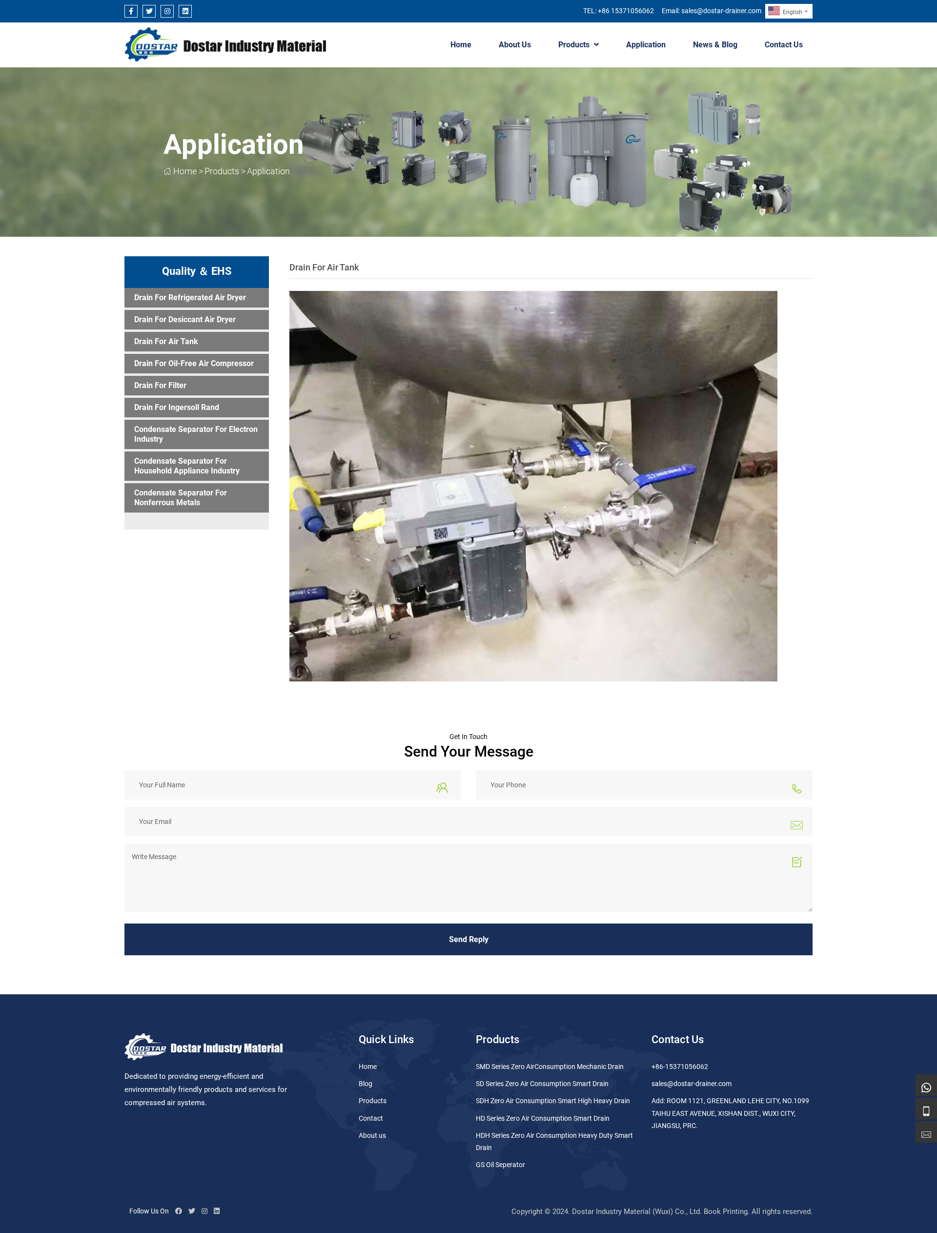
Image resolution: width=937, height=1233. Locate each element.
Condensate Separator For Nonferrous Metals (180, 497)
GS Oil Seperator (500, 1165)
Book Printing (726, 1211)
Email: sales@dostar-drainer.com (711, 11)
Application (646, 44)
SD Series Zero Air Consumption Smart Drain (542, 1084)
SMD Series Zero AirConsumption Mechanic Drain (550, 1066)
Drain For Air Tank (166, 341)
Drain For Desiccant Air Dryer (185, 319)
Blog (365, 1084)
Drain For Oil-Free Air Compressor (194, 363)
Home (460, 44)
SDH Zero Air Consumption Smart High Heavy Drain (553, 1101)
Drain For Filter (160, 385)
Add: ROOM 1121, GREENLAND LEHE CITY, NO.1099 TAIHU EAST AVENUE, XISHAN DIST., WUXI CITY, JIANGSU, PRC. (730, 1113)
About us (372, 1135)
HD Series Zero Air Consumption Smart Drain (543, 1118)
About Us (515, 44)
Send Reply (469, 939)
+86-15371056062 (680, 1066)
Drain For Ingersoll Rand (176, 407)
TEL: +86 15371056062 (618, 11)
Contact (371, 1118)
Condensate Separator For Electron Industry (196, 434)
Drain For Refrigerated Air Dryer (190, 297)
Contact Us (784, 44)
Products (574, 44)
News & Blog (715, 44)
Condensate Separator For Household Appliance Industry (187, 465)
